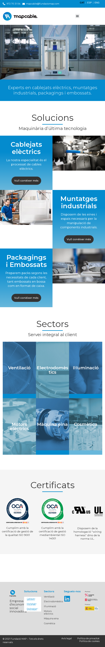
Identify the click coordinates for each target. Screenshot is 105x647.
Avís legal (66, 638)
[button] (77, 16)
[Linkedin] (67, 598)
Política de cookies (89, 641)
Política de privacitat (88, 638)
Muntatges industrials (31, 604)
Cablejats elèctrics (31, 599)
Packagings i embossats (32, 609)
